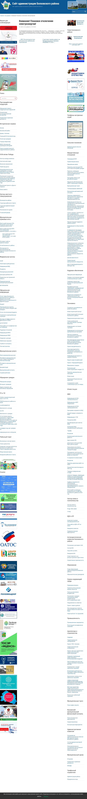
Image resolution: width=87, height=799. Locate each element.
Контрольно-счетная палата (7, 441)
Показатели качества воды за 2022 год (75, 468)
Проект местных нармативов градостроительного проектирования (75, 652)
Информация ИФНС (5, 332)
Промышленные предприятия (75, 622)
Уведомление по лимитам (74, 602)
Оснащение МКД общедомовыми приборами (74, 427)
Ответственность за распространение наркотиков (75, 556)
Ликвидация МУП (72, 159)
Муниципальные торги (73, 186)
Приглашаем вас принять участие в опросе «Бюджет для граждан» (8, 308)
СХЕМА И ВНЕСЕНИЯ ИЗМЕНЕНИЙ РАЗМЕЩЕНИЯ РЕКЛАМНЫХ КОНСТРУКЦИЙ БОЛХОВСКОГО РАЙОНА (75, 682)
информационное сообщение (8, 432)
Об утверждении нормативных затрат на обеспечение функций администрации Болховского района (75, 342)
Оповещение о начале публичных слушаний (73, 667)
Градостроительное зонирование (72, 647)
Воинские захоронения (6, 164)
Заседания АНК (71, 553)
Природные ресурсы (72, 585)
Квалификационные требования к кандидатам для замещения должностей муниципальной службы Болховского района (75, 289)
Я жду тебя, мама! (72, 508)
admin (22, 27)
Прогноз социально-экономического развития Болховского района (74, 336)
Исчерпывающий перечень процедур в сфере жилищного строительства (75, 672)
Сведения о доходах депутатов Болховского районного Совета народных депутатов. (8, 448)
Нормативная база (72, 722)
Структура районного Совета (8, 203)
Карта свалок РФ (71, 440)
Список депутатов (5, 444)
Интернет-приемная (5, 384)
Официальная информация (74, 274)
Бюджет (2, 304)
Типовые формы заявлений (74, 188)
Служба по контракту (5, 343)
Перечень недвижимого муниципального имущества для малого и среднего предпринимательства (75, 197)
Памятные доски (4, 166)
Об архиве (70, 759)
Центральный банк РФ (6, 274)
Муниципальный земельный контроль (75, 192)
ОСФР (1, 261)
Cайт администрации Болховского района (35, 3)
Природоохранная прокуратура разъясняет (6, 282)
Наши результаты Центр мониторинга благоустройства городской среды (75, 448)
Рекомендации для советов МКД (74, 423)
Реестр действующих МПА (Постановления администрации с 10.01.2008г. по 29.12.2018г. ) (9, 235)
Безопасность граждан (6, 413)
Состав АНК (70, 548)
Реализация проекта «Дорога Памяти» (8, 186)
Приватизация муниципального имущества (75, 261)
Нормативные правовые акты (75, 560)
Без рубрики (7, 15)
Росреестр (3, 269)
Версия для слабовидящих (8, 28)
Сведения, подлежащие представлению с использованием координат (75, 657)
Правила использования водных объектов (73, 588)
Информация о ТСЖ (72, 417)
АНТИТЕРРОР (3, 323)
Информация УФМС (5, 335)
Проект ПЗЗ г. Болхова (73, 644)
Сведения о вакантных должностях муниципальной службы (75, 283)
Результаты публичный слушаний (73, 695)
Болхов (2, 128)
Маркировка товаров (73, 365)
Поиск (85, 11)
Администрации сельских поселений (74, 147)
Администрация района (73, 776)
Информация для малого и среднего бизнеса (74, 356)
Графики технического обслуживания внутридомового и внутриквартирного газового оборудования (75, 484)
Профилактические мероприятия (72, 531)
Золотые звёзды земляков (7, 158)
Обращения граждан (5, 381)
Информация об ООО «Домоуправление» (73, 407)
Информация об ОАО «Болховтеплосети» (73, 399)
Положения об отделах (6, 210)
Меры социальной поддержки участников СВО (76, 44)
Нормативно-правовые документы (6, 118)
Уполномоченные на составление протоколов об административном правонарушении (74, 748)
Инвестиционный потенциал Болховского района (75, 314)
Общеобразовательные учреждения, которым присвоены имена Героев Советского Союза (7, 171)
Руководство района (5, 200)
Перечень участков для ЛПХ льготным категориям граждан (75, 167)
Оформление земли (72, 164)
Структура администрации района (7, 206)
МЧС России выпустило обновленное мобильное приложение (27, 41)
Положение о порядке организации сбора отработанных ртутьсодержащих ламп (73, 598)
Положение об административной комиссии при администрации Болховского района (75, 737)
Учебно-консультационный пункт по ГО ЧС (7, 398)
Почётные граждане (5, 139)
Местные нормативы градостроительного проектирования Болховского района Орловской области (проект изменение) (75, 689)
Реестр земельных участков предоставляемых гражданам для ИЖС (75, 663)
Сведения (69, 637)
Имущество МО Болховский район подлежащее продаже (75, 182)
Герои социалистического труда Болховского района (7, 149)
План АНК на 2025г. (72, 550)
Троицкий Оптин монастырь (8, 136)
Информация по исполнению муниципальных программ (75, 331)
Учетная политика (5, 346)
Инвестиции (70, 376)
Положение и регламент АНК (75, 545)
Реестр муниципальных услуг (8, 355)
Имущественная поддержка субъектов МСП (74, 222)
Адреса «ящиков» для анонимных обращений (6, 387)
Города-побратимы (5, 141)
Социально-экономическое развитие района (74, 308)
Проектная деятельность (74, 346)
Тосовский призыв (5, 212)
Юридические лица (72, 779)
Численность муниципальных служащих (8, 315)
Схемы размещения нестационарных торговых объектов (74, 322)
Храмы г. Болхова (4, 133)
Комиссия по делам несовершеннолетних (73, 521)
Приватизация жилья (73, 161)
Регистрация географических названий (75, 625)
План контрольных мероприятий (72, 718)
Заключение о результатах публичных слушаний (74, 677)
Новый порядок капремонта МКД (75, 413)
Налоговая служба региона (7, 263)
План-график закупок (73, 705)
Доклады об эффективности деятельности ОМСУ (7, 319)
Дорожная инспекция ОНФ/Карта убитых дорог (74, 443)
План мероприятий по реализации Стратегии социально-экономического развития (74, 351)
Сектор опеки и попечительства (71, 505)
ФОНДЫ (69, 765)
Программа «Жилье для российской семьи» (73, 178)
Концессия (70, 433)
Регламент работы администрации (5, 242)
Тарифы (69, 430)
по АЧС (2, 411)
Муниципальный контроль (7, 370)
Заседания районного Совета (8, 454)
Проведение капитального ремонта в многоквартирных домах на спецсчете (75, 454)
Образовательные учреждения (75, 574)
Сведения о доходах (5, 338)
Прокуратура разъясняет (6, 272)
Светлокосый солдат (5, 161)
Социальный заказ (5, 372)
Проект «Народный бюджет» (75, 362)
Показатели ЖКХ (71, 420)
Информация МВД (5, 266)
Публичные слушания (5, 341)
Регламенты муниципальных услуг (8, 363)
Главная (2, 15)
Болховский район (5, 130)
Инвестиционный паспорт (74, 311)
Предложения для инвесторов (75, 318)
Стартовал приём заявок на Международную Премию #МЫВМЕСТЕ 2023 (51, 41)
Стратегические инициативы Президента (80, 22)
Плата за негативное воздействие (73, 592)
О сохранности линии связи (74, 457)
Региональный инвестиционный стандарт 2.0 (75, 368)
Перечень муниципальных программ (74, 372)
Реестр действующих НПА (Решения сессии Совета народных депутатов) (7, 225)
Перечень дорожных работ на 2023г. (75, 463)
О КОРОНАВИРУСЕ (5, 405)
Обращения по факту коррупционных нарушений (7, 109)
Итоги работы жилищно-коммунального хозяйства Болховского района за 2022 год (74, 492)
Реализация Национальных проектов (74, 379)
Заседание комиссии (72, 528)
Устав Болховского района (7, 245)
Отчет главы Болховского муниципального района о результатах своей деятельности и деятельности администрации (8, 298)
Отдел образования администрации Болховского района (75, 570)
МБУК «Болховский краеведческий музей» (6, 145)
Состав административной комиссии (74, 742)
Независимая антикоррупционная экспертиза (5, 114)
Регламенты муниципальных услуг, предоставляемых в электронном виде (8, 359)
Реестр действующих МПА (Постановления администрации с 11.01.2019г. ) (8, 230)
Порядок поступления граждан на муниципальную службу (75, 278)
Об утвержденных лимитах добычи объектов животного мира (75, 609)
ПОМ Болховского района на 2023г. (7, 402)
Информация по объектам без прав (75, 226)
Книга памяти (3, 189)
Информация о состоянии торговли (74, 327)
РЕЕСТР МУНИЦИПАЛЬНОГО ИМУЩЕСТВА (75, 265)
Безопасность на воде (6, 408)
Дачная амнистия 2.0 (72, 257)
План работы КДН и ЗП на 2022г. (74, 525)
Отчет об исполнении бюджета (8, 312)
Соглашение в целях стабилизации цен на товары (75, 383)
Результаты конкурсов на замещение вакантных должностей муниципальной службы (75, 296)
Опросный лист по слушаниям (75, 613)
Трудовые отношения (6, 330)
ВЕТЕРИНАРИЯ (4, 285)
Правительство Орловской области (7, 278)
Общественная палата (6, 452)
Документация (4, 367)
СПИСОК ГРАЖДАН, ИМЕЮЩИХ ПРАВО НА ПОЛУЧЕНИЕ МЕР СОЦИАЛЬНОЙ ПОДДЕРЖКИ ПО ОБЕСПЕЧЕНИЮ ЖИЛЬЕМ (75, 477)
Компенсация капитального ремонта (74, 436)
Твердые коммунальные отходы (74, 472)
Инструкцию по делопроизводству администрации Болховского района (8, 250)
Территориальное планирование (72, 640)
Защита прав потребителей (74, 360)
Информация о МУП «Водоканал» (72, 403)
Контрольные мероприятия (74, 724)
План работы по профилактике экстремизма (8, 326)
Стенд (69, 511)
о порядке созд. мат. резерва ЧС (7, 428)
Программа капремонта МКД (75, 410)
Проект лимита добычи (73, 605)
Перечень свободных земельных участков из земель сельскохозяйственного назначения (75, 173)
